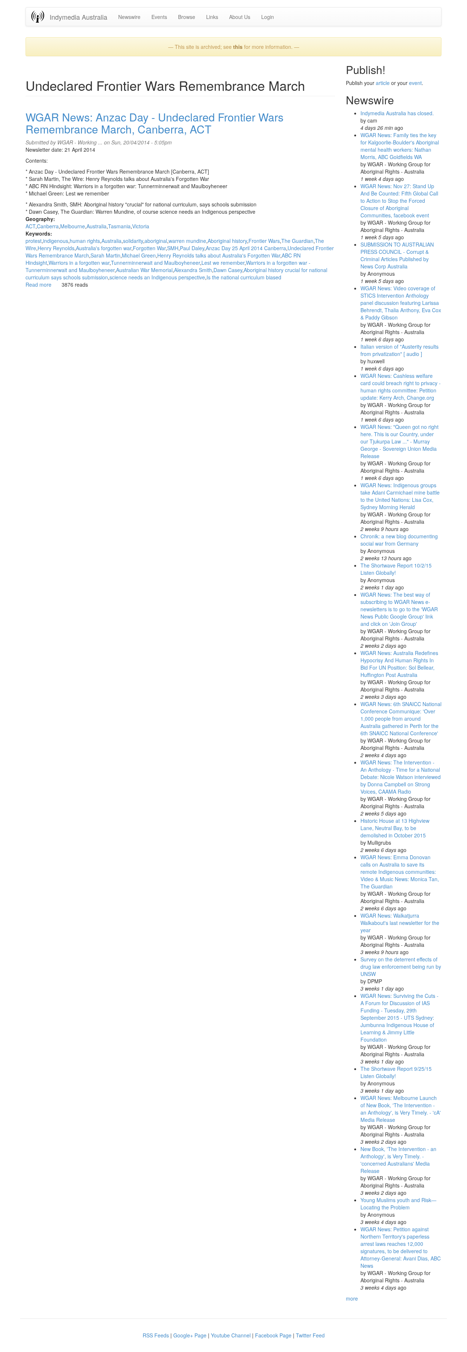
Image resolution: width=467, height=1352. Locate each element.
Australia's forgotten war (103, 248)
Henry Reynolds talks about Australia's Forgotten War (218, 255)
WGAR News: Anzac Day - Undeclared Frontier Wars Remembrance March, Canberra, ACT (154, 123)
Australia (96, 226)
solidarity (133, 240)
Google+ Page (190, 1335)
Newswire (129, 16)
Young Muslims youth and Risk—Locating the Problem (398, 1203)
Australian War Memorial (144, 270)
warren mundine (187, 240)
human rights (85, 240)
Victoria (140, 226)
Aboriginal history (227, 240)
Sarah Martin (105, 255)
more (352, 1298)
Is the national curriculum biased (244, 277)
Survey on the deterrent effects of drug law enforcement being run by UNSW (400, 966)
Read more (38, 284)
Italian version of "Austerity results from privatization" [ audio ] (399, 350)
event (415, 82)
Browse (186, 16)
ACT (30, 226)
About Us (239, 16)
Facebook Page (273, 1335)
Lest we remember (222, 262)
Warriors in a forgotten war (79, 262)
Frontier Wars (264, 240)
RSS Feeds (156, 1335)
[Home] (40, 17)
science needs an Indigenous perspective (157, 277)
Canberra (48, 226)
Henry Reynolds (56, 248)
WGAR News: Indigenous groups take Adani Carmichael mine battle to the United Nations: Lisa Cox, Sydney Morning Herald (400, 496)
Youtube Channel (231, 1335)
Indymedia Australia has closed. (397, 113)
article (383, 82)
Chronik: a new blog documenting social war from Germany (399, 539)
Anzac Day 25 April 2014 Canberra (246, 248)
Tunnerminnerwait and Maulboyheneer (155, 262)
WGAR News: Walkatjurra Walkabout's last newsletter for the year (399, 923)
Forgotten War (149, 248)
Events (159, 16)
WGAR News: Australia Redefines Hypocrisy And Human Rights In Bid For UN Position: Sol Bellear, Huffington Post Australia (399, 663)
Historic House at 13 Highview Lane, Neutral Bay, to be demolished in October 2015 (394, 828)
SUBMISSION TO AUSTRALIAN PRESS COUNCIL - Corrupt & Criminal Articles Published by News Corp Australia (397, 255)
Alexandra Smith (193, 270)
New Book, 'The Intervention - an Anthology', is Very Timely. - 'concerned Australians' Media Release (398, 1159)
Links (212, 16)
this (238, 46)
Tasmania (119, 226)
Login (267, 16)
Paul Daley (192, 248)
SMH (172, 248)
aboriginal (155, 240)
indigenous (55, 240)
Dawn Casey (227, 270)
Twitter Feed (310, 1335)
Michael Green (139, 255)
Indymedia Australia (78, 17)
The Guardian (297, 240)
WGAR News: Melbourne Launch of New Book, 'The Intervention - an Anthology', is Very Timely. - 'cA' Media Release (400, 1108)
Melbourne (72, 226)
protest (34, 240)
